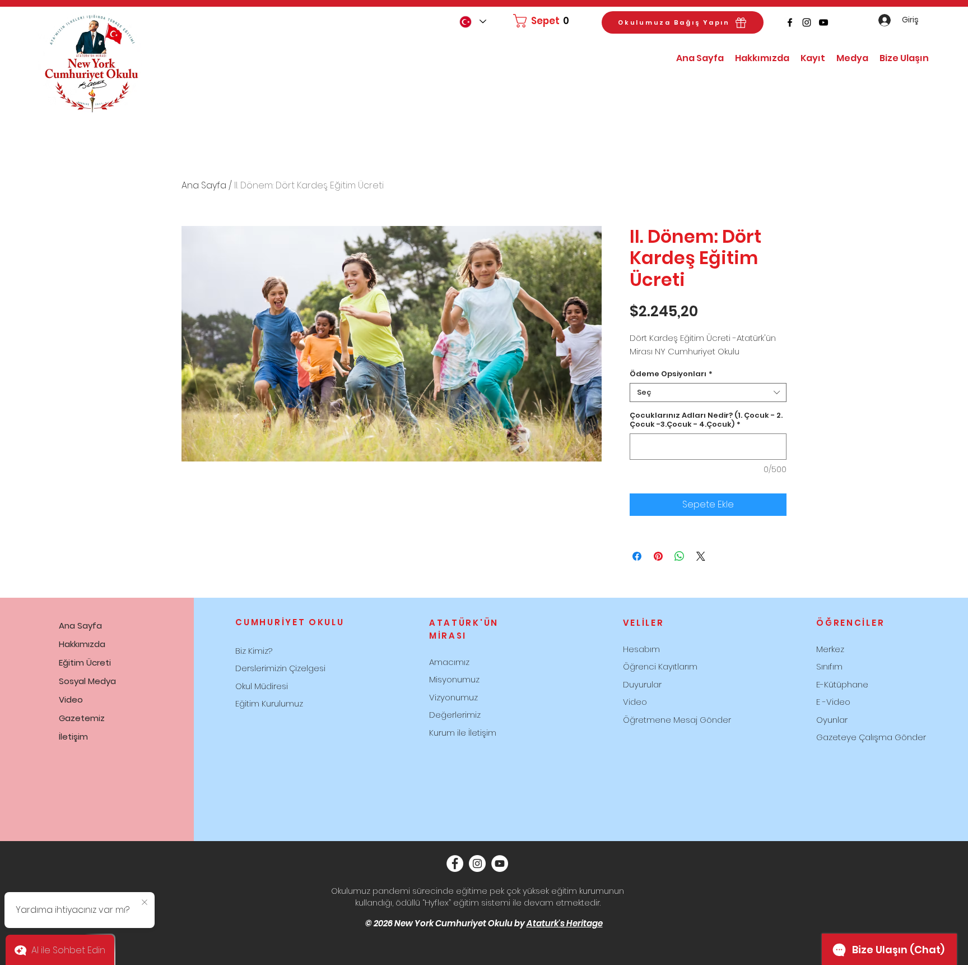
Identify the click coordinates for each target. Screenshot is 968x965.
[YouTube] (823, 22)
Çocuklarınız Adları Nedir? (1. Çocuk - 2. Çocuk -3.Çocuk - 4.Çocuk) (706, 420)
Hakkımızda (82, 644)
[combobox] (708, 392)
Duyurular (642, 684)
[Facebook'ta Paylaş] (637, 556)
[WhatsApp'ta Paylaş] (679, 556)
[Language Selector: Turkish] (472, 21)
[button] (544, 20)
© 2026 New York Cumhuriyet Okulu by (484, 923)
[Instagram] (806, 22)
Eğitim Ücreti (85, 662)
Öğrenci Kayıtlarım (660, 666)
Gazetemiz (82, 718)
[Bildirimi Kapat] (144, 903)
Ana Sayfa (204, 185)
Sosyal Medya (87, 681)
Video (71, 699)
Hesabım (641, 649)
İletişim (73, 736)
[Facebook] (789, 22)
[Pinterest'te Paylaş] (658, 556)
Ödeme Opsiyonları (671, 374)
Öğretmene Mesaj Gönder (677, 720)
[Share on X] (701, 556)
